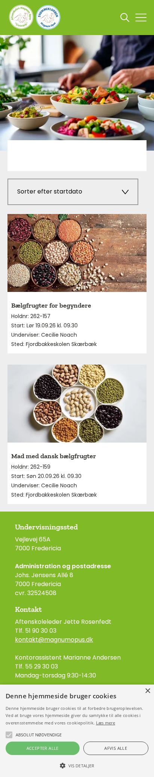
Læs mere (105, 723)
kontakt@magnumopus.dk (54, 639)
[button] (77, 765)
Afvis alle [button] (115, 748)
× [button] (147, 691)
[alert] (77, 731)
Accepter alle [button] (43, 748)
